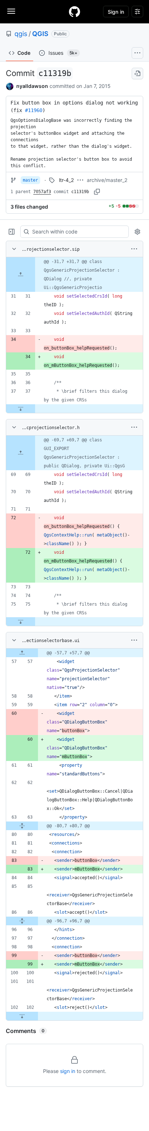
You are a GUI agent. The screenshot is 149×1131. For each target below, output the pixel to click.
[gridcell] (74, 274)
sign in (67, 1071)
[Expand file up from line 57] (22, 653)
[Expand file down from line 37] (20, 408)
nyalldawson (32, 86)
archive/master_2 (107, 180)
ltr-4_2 (66, 180)
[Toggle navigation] (11, 11)
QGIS (40, 33)
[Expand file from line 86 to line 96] (22, 921)
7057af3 (42, 191)
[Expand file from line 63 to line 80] (22, 825)
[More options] (134, 249)
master (30, 180)
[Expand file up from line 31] (20, 274)
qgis (20, 33)
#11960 (33, 110)
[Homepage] (74, 11)
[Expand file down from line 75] (20, 621)
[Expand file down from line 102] (22, 1016)
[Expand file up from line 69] (20, 453)
